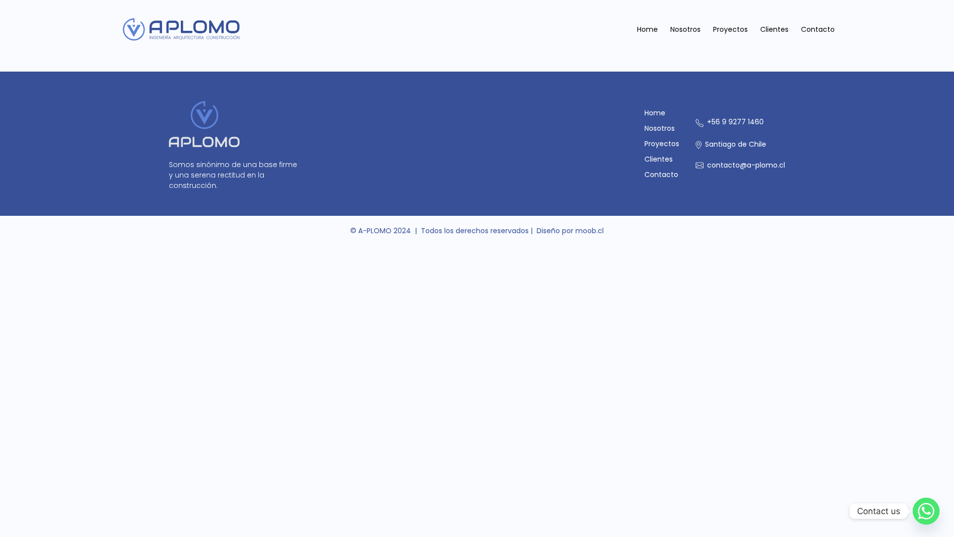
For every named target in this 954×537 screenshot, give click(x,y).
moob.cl (589, 231)
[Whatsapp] (926, 511)
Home (647, 29)
